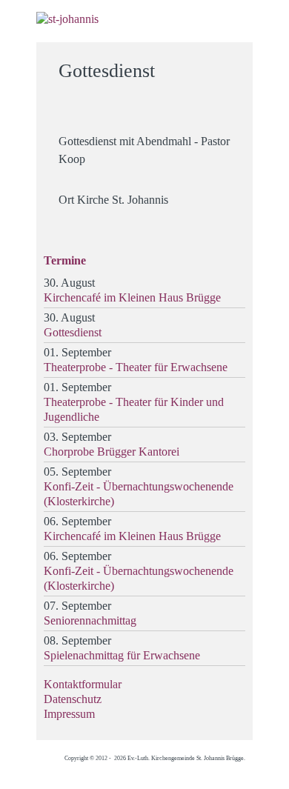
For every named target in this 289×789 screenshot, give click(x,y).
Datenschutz (73, 699)
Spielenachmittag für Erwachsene (122, 655)
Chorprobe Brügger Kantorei (111, 451)
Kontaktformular (83, 684)
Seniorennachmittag (90, 620)
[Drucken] (232, 64)
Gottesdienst (73, 332)
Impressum (69, 714)
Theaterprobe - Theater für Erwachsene (135, 367)
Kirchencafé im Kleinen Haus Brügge (132, 297)
